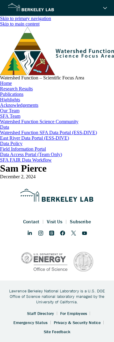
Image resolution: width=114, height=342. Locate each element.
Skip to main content (20, 23)
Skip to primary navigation (25, 18)
